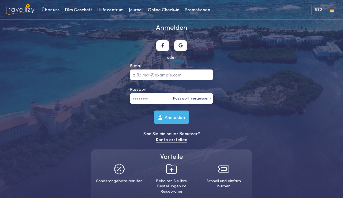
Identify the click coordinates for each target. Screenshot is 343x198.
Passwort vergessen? (192, 98)
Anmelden (174, 117)
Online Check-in (163, 10)
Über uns (50, 10)
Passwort (138, 89)
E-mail (135, 65)
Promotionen (197, 10)
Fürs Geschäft (78, 10)
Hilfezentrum (110, 10)
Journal (136, 10)
